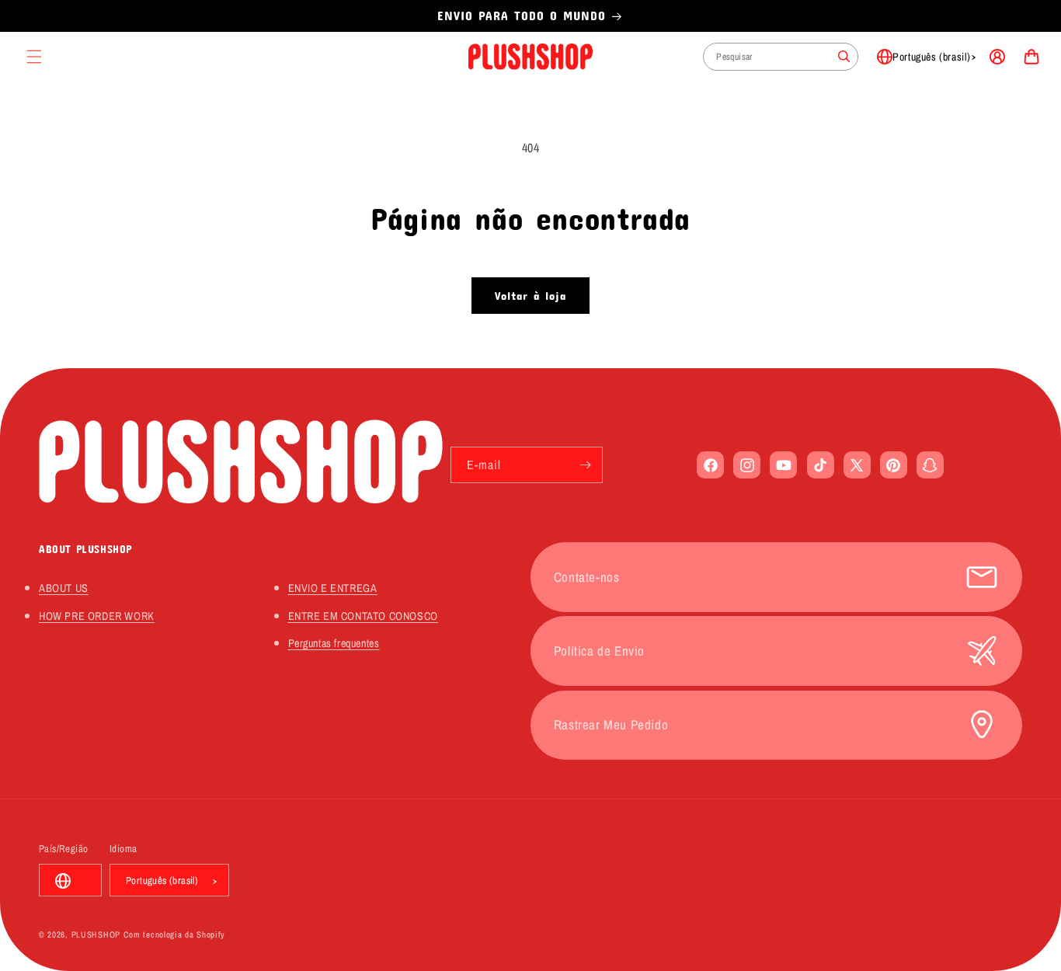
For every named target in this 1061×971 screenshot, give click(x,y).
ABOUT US (64, 587)
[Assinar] (585, 465)
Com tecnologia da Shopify (174, 935)
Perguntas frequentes (334, 642)
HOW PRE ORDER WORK (97, 615)
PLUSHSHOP (95, 935)
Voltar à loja (530, 295)
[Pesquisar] (844, 56)
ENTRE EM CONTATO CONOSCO (363, 615)
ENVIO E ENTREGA (332, 587)
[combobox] (780, 56)
